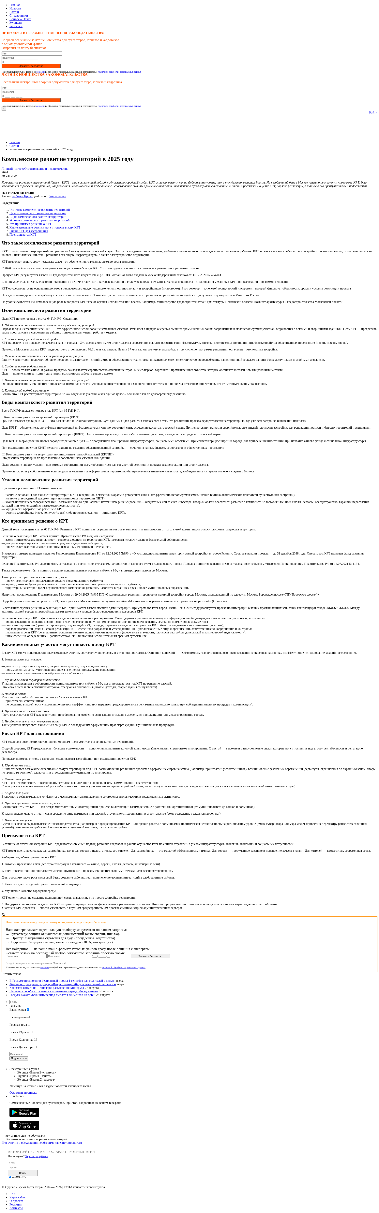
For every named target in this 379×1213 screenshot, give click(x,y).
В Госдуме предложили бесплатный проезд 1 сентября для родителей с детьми (62, 980)
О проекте (16, 1201)
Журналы (15, 22)
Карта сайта (17, 1197)
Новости (15, 8)
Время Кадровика (21, 1039)
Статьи (14, 12)
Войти (373, 112)
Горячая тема (18, 1024)
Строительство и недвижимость (46, 168)
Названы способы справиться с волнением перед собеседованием (53, 991)
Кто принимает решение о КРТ (30, 224)
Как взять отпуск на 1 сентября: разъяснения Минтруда (46, 987)
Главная (14, 5)
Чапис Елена (57, 196)
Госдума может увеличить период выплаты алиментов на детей (52, 995)
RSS (12, 1193)
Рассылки (16, 26)
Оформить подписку (23, 1092)
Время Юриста (19, 1032)
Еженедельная (19, 1017)
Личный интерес (13, 168)
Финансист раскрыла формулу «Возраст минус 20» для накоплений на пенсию (62, 984)
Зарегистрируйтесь (36, 1156)
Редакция (15, 1204)
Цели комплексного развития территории (37, 213)
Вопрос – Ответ (20, 19)
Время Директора (21, 1047)
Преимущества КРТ (22, 234)
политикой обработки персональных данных (119, 71)
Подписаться (19, 1058)
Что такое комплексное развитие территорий (39, 209)
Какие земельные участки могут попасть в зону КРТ (44, 227)
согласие (40, 71)
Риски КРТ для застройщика (28, 231)
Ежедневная (17, 1009)
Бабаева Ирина (22, 196)
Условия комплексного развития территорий (39, 220)
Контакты (16, 1208)
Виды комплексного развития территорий (37, 216)
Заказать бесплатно (31, 66)
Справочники (18, 15)
